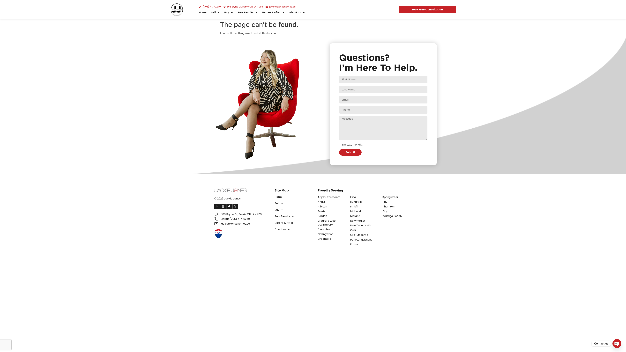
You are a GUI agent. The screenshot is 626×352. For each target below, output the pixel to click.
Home (203, 12)
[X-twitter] (235, 206)
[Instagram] (223, 206)
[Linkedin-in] (217, 206)
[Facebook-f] (229, 206)
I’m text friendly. (352, 144)
